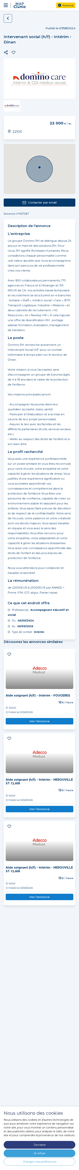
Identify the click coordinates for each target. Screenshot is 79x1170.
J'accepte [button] (39, 1144)
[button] (6, 52)
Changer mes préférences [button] (39, 1161)
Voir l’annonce (39, 721)
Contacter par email (42, 202)
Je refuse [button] (39, 1153)
